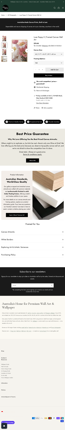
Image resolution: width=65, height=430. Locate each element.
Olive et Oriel (11, 416)
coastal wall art (24, 327)
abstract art (38, 327)
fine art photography (56, 327)
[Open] (4, 426)
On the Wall (4, 375)
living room (13, 331)
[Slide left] (12, 51)
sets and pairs (43, 331)
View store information (42, 103)
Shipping (45, 46)
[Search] (54, 8)
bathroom (23, 331)
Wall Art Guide (4, 366)
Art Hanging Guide (5, 371)
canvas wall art (40, 313)
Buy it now (48, 75)
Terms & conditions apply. (32, 154)
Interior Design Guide (6, 369)
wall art (29, 313)
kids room (29, 331)
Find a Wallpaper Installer (7, 377)
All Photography (12, 15)
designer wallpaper (50, 313)
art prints (34, 313)
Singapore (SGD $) (9, 412)
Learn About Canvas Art (16, 215)
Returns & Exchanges (42, 91)
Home (3, 15)
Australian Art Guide (6, 373)
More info (32, 160)
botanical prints (32, 327)
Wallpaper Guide (5, 364)
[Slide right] (27, 51)
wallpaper (35, 321)
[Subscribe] (51, 285)
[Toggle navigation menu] (63, 8)
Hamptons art (45, 327)
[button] (1, 2)
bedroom (19, 331)
